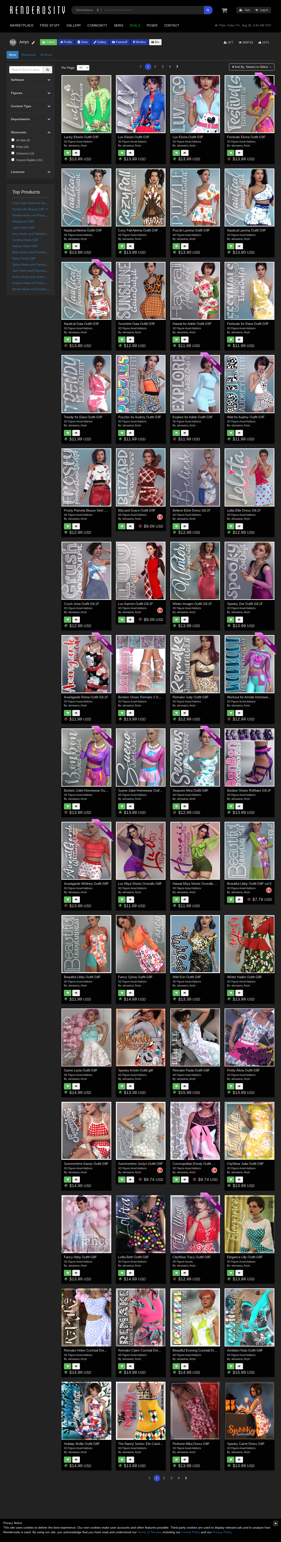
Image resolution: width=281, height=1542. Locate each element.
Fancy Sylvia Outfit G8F (135, 977)
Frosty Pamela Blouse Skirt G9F (87, 510)
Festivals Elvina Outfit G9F (246, 137)
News (118, 25)
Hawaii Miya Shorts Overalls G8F (197, 883)
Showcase (28, 54)
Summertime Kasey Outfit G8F (86, 1164)
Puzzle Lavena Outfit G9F (191, 230)
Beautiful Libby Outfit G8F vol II (249, 883)
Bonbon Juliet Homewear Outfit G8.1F (91, 790)
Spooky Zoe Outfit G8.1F (245, 604)
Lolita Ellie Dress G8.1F (244, 510)
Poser (152, 25)
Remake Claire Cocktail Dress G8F (143, 1350)
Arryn (84, 145)
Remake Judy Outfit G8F (191, 697)
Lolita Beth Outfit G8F (133, 1257)
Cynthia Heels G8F (25, 240)
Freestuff (121, 42)
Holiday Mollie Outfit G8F (82, 1444)
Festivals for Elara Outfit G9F (248, 324)
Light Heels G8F (23, 227)
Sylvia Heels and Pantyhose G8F (35, 264)
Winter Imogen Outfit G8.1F (192, 604)
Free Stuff (50, 25)
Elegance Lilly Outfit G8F (245, 1257)
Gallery (74, 25)
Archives (46, 54)
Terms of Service (149, 1532)
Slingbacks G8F (23, 221)
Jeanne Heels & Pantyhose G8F (34, 283)
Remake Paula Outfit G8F (191, 1070)
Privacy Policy (222, 1532)
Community (97, 25)
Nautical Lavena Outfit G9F (246, 230)
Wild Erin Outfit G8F (187, 977)
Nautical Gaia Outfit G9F (81, 324)
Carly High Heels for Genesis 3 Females (40, 203)
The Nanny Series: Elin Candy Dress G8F (148, 1444)
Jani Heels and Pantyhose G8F (34, 270)
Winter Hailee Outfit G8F (244, 977)
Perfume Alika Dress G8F (191, 1444)
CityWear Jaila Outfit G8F (245, 1164)
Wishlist (140, 42)
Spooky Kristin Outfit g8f (135, 1070)
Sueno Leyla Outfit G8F (80, 1070)
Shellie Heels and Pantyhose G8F (35, 215)
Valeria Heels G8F (25, 246)
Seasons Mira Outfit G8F (190, 790)
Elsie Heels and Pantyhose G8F (34, 252)
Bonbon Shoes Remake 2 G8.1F (141, 697)
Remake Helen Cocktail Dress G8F (89, 1350)
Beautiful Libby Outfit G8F (82, 977)
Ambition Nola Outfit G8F (245, 1350)
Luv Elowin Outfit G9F (134, 137)
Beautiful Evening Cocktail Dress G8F (200, 1350)
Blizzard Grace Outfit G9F (136, 510)
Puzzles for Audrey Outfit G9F (139, 417)
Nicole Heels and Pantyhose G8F (35, 289)
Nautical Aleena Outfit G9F (83, 230)
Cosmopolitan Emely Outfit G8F (195, 1164)
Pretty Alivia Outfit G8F (243, 1070)
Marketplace (21, 25)
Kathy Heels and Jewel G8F (31, 277)
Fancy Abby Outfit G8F (80, 1257)
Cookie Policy (190, 1532)
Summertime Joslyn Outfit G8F (140, 1164)
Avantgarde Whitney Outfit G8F (86, 883)
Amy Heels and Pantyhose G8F (34, 233)
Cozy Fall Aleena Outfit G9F (138, 230)
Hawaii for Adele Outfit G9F (192, 324)
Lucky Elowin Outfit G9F (81, 137)
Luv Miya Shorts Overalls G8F (140, 883)
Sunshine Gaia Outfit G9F (136, 324)
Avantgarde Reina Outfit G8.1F (86, 697)
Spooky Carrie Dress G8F (246, 1444)
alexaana (73, 145)
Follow (50, 42)
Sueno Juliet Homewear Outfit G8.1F (144, 790)
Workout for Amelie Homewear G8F (252, 697)
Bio (156, 42)
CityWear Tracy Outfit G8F (192, 1257)
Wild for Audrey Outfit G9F (246, 417)
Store (84, 42)
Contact (172, 25)
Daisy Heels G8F (24, 258)
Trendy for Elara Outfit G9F (83, 417)
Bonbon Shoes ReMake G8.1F (249, 790)
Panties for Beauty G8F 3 (29, 209)
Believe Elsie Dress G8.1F (192, 510)
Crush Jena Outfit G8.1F (81, 604)
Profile (67, 42)
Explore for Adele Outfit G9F (193, 417)
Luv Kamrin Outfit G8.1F (135, 604)
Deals (135, 25)
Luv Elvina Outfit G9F (188, 137)
